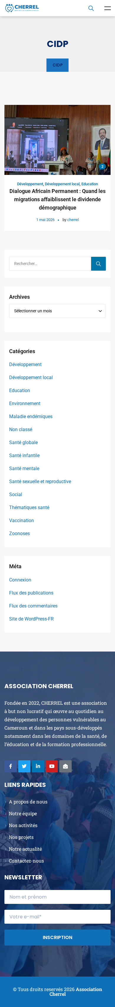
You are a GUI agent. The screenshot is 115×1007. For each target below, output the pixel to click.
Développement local (62, 184)
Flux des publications (31, 593)
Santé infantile (24, 455)
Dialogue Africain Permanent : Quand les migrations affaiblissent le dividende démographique (57, 199)
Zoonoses (19, 533)
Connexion (20, 580)
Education (89, 184)
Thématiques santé (29, 507)
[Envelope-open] (65, 766)
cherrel (73, 219)
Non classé (20, 429)
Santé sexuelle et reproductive (40, 481)
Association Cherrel (76, 991)
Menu (107, 8)
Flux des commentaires (33, 606)
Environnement (24, 403)
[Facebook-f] (10, 766)
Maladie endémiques (30, 416)
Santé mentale (24, 468)
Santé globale (23, 442)
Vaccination (21, 520)
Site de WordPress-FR (31, 619)
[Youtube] (52, 766)
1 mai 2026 (45, 219)
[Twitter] (24, 766)
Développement (30, 184)
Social (15, 494)
